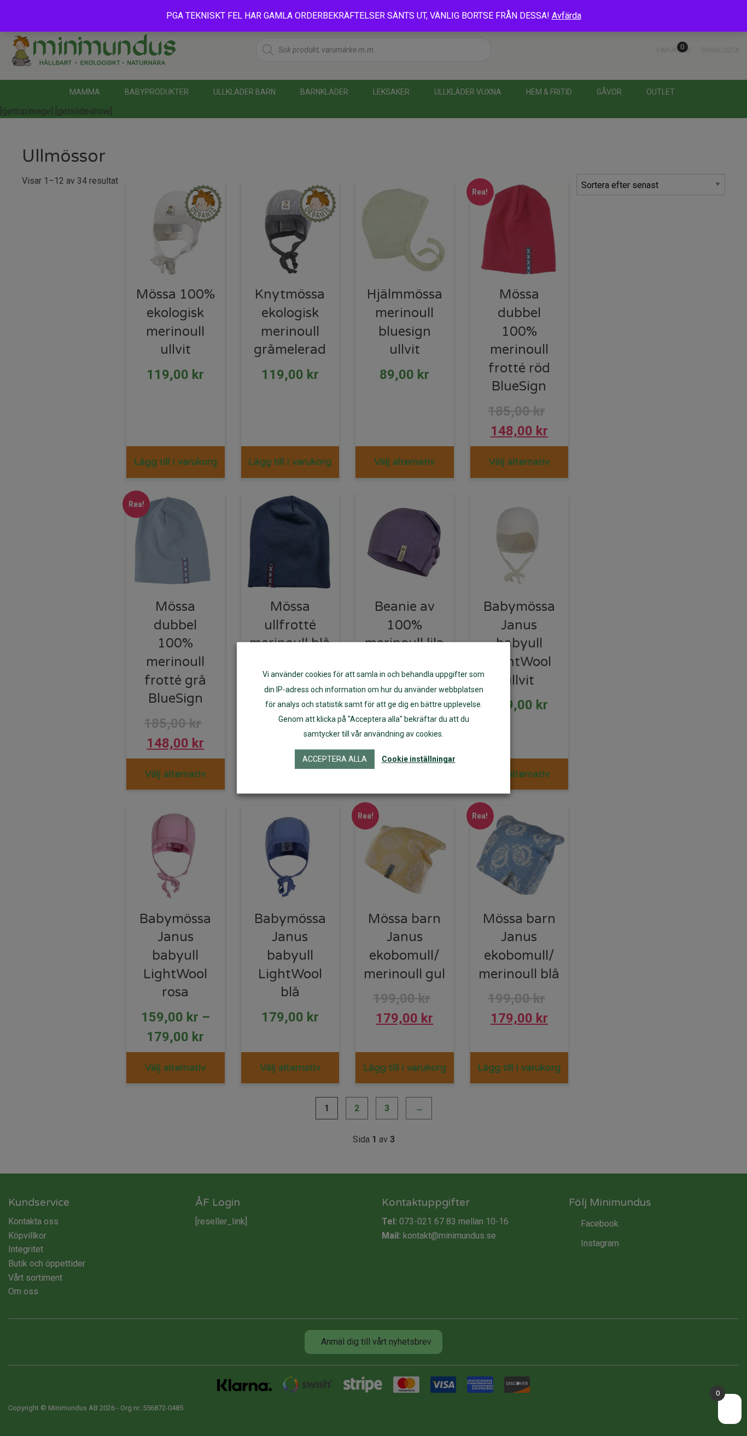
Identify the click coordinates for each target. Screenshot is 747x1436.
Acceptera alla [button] (334, 759)
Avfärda (566, 15)
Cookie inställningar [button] (419, 759)
